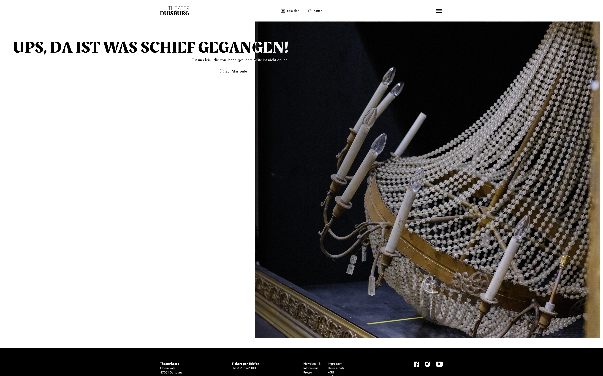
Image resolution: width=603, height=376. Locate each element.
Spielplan (293, 10)
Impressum (335, 363)
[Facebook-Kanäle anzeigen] (416, 364)
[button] (439, 11)
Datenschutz (336, 368)
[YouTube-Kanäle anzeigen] (439, 364)
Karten (318, 10)
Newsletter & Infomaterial (312, 365)
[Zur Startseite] (174, 11)
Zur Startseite (236, 71)
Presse (307, 372)
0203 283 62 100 (244, 368)
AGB (331, 372)
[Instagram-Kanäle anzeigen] (427, 364)
